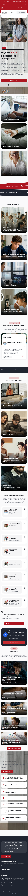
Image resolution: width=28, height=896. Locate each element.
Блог (8, 16)
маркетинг (13, 186)
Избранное (22, 16)
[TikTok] (15, 893)
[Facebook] (18, 893)
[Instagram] (10, 893)
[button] (13, 777)
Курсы (4, 16)
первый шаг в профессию (12, 369)
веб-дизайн (23, 185)
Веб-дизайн (10, 343)
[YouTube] (12, 893)
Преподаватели (14, 16)
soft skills (3, 186)
